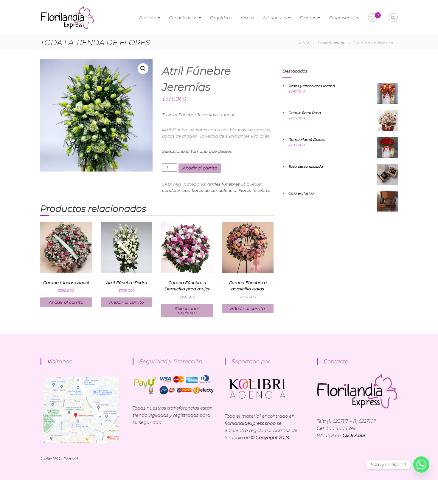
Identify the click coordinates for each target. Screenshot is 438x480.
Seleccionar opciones (187, 310)
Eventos (308, 17)
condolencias (176, 190)
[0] (372, 18)
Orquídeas (221, 17)
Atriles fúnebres (331, 42)
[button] (143, 68)
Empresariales (344, 17)
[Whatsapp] (421, 464)
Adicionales (275, 17)
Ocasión (147, 17)
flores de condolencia (214, 190)
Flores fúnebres (254, 190)
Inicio (304, 42)
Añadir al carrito (200, 168)
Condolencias (183, 17)
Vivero (247, 17)
